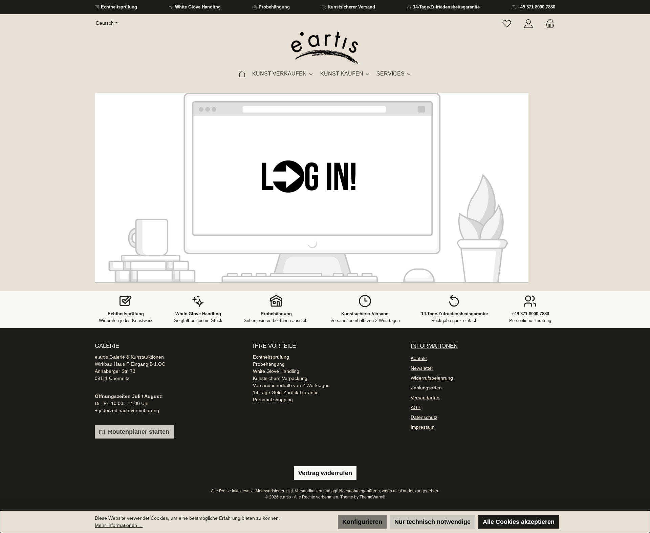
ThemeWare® (372, 497)
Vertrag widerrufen (325, 473)
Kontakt (419, 358)
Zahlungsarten (426, 387)
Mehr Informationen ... (119, 525)
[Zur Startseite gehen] (325, 48)
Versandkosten (308, 491)
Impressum (423, 427)
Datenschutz (424, 417)
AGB (415, 407)
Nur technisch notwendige (432, 521)
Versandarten (425, 397)
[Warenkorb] (548, 24)
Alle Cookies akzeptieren (519, 521)
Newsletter (422, 368)
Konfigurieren (362, 521)
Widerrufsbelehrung (432, 378)
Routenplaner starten (137, 431)
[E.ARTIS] (242, 73)
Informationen (434, 346)
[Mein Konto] (528, 24)
